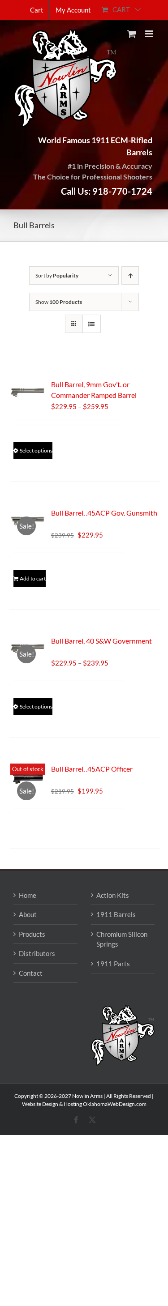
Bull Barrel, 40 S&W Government (101, 640)
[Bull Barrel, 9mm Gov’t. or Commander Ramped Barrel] (27, 392)
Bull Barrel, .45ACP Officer (92, 768)
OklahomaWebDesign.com (114, 1104)
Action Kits (112, 895)
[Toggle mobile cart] (131, 33)
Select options (36, 450)
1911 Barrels (116, 914)
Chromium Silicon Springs (121, 939)
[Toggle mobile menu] (150, 33)
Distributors (37, 953)
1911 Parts (113, 964)
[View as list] (91, 324)
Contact (31, 973)
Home (27, 895)
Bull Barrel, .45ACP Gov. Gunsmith (104, 512)
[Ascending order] (130, 275)
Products (32, 934)
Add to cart (33, 578)
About (28, 914)
